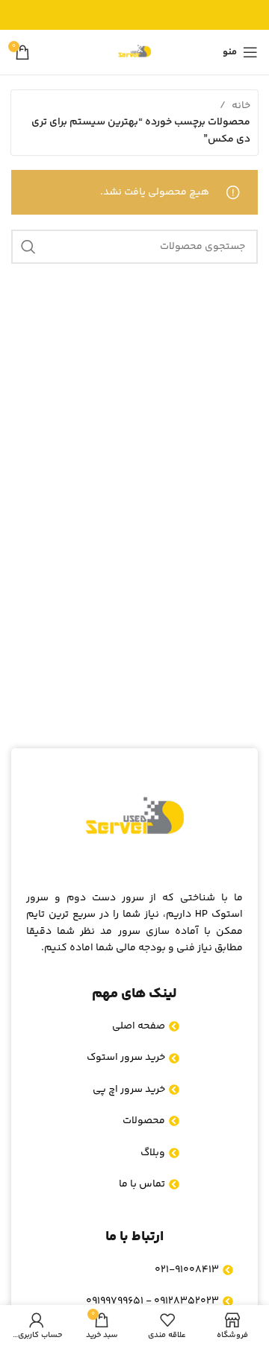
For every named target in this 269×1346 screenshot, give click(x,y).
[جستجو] (28, 247)
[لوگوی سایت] (134, 52)
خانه (241, 106)
